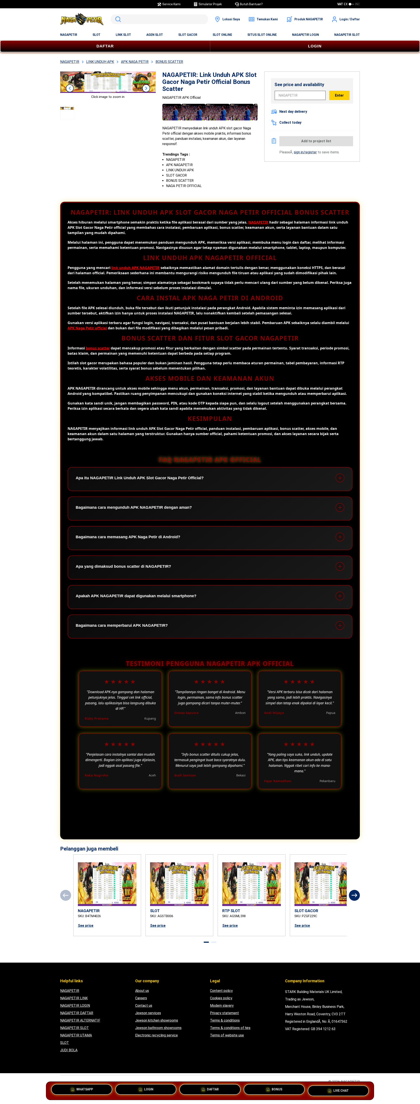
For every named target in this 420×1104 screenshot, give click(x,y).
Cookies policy (221, 998)
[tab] (206, 942)
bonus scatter (98, 348)
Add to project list (316, 141)
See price (85, 925)
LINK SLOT (123, 34)
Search (117, 19)
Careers (141, 998)
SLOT (96, 34)
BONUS (277, 1090)
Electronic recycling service (156, 1035)
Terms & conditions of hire (230, 1028)
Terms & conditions (225, 1020)
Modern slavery (222, 1005)
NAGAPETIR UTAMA (76, 1035)
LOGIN (315, 46)
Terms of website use (227, 1035)
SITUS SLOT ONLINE (262, 34)
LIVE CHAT (341, 1089)
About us (142, 991)
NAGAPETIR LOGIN (305, 34)
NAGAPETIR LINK (74, 998)
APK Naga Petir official (87, 328)
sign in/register (305, 152)
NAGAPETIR (68, 34)
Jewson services (148, 1013)
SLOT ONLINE (222, 34)
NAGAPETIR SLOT (347, 34)
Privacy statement (224, 1013)
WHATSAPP (84, 1090)
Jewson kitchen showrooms (156, 1020)
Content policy (221, 991)
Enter (339, 95)
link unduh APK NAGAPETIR (135, 267)
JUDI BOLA (68, 1050)
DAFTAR (105, 46)
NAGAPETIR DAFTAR (76, 1013)
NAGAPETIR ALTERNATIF (80, 1020)
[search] (159, 19)
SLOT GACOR (187, 34)
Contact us (143, 1005)
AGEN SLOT (154, 34)
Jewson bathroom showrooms (158, 1028)
